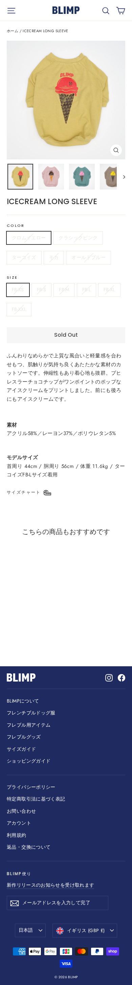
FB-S (41, 289)
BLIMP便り (19, 873)
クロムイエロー (29, 237)
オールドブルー (88, 257)
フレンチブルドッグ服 (31, 712)
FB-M (64, 289)
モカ (54, 257)
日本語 (26, 930)
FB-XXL (19, 309)
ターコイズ (24, 257)
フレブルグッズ (24, 736)
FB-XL (109, 289)
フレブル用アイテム (28, 725)
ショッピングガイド (28, 760)
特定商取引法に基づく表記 (36, 798)
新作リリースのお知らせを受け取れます (50, 885)
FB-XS (18, 289)
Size (12, 277)
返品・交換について (28, 847)
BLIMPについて (23, 700)
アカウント (19, 823)
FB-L (86, 289)
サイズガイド (21, 749)
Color (15, 225)
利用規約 (16, 835)
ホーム (12, 31)
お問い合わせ (21, 811)
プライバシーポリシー (31, 787)
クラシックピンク (78, 237)
